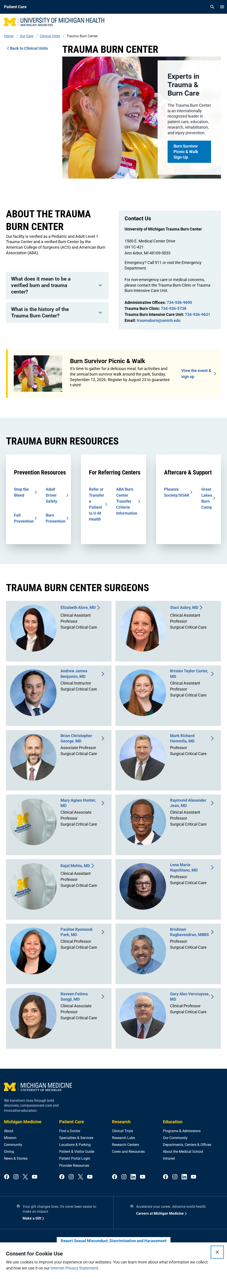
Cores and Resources (128, 1151)
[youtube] (34, 1177)
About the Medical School (183, 1151)
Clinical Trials (122, 1131)
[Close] (217, 1252)
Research (121, 1121)
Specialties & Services (76, 1138)
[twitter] (25, 1177)
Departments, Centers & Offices (187, 1145)
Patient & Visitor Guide (76, 1151)
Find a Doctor (69, 1131)
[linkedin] (133, 1177)
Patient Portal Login (74, 1158)
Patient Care (71, 1121)
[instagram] (16, 1177)
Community (13, 1145)
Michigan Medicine (22, 1121)
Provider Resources (74, 1165)
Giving (9, 1151)
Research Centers (125, 1145)
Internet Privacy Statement (74, 1268)
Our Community (175, 1138)
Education (172, 1121)
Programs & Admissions (182, 1131)
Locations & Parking (75, 1145)
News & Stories (15, 1158)
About (8, 1131)
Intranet (169, 1158)
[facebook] (6, 1177)
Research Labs (123, 1138)
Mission (10, 1138)
